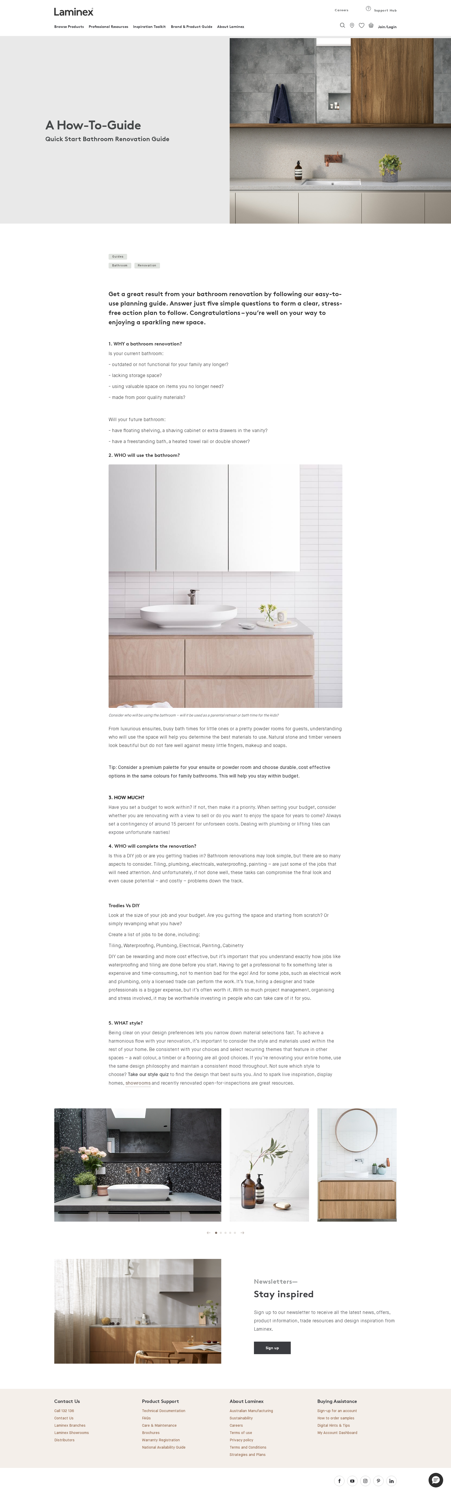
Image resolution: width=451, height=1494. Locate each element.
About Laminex (230, 26)
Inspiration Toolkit (149, 26)
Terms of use (241, 1433)
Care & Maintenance (159, 1425)
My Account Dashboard (337, 1433)
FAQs (146, 1418)
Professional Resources (108, 26)
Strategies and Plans (248, 1455)
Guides (118, 256)
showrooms (138, 1083)
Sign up (272, 1348)
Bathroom (120, 265)
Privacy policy (241, 1440)
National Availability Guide (164, 1447)
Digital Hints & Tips (333, 1425)
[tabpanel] (225, 131)
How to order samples (335, 1418)
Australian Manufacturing (251, 1411)
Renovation (147, 265)
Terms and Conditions (248, 1447)
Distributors (64, 1440)
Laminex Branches (70, 1425)
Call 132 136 (64, 1411)
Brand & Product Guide (191, 26)
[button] (436, 1480)
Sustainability (241, 1418)
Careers (341, 10)
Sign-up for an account (337, 1411)
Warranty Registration (161, 1440)
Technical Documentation (163, 1411)
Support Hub (385, 10)
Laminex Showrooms (71, 1433)
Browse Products (69, 26)
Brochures (151, 1433)
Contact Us (64, 1418)
